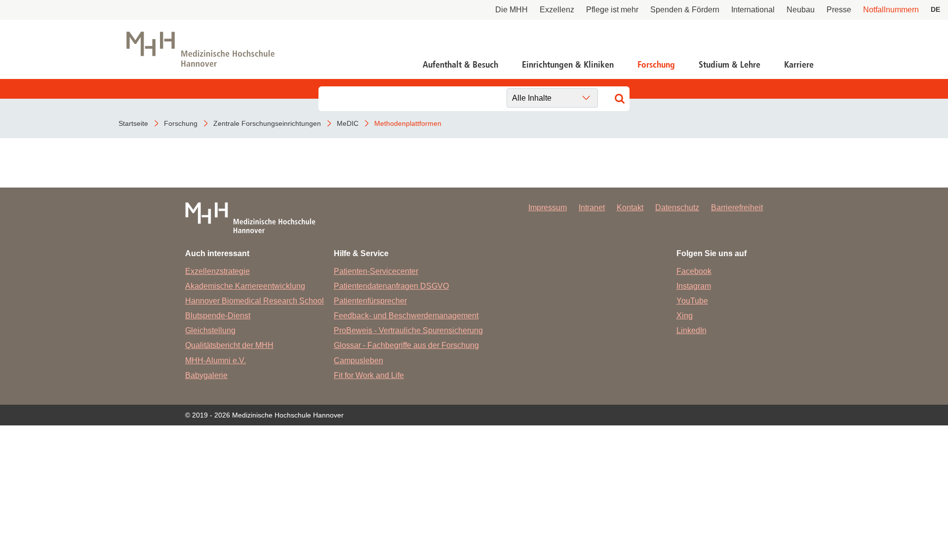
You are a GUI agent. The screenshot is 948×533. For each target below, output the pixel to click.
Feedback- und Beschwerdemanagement (406, 315)
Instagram (693, 286)
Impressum (547, 207)
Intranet (592, 207)
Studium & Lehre (729, 64)
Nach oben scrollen (896, 481)
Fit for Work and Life (369, 375)
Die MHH (511, 9)
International (753, 9)
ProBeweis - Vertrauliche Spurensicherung (408, 330)
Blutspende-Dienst (217, 315)
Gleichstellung (210, 330)
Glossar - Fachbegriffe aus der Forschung (406, 345)
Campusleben (358, 360)
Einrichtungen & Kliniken (568, 64)
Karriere (799, 64)
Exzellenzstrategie (217, 271)
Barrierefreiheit (737, 207)
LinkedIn (691, 330)
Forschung (656, 64)
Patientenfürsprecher (370, 301)
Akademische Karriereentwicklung (245, 286)
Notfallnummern (891, 9)
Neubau (801, 9)
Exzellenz (557, 9)
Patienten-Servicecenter (376, 271)
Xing (684, 315)
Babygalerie (206, 375)
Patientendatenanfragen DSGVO (391, 286)
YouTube (692, 301)
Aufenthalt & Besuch (460, 64)
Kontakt (630, 207)
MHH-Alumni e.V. (215, 360)
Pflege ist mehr (612, 9)
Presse (839, 9)
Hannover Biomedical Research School (254, 301)
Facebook (693, 271)
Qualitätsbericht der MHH (229, 345)
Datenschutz (677, 207)
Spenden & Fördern (684, 9)
